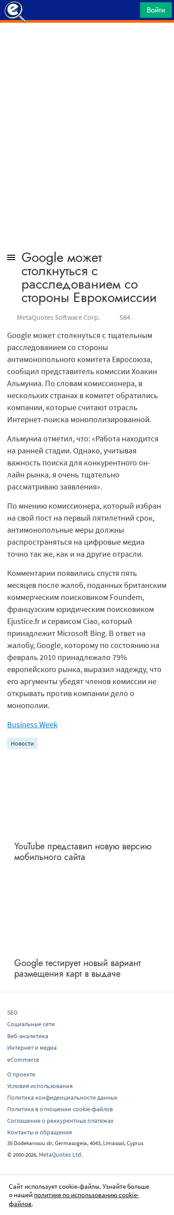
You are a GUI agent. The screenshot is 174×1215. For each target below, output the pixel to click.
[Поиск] (130, 12)
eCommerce (23, 1060)
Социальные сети (31, 1024)
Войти (156, 9)
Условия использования (40, 1086)
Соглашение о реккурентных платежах (60, 1121)
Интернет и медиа (32, 1048)
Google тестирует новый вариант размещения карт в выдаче (77, 968)
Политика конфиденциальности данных (62, 1097)
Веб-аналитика (27, 1036)
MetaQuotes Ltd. (61, 1154)
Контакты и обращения (39, 1132)
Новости (22, 743)
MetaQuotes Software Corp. (58, 317)
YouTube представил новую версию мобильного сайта (83, 852)
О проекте (21, 1074)
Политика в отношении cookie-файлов (60, 1109)
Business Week (32, 724)
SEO (12, 1012)
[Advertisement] (87, 45)
